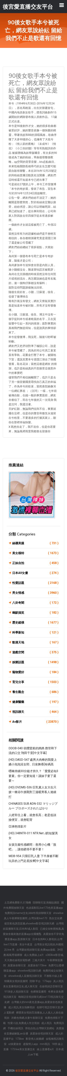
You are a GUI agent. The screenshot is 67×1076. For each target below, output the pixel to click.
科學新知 (35, 632)
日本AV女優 (35, 573)
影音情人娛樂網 (35, 1038)
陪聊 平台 (35, 981)
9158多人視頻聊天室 (16, 991)
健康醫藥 (35, 702)
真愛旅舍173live (37, 965)
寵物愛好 (35, 672)
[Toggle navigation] (61, 5)
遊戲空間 (35, 652)
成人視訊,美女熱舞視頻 (21, 1007)
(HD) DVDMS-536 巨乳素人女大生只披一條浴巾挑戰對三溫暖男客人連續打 (32, 792)
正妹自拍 (35, 563)
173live (19, 1038)
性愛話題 (35, 583)
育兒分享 (35, 682)
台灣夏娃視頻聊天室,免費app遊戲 (35, 949)
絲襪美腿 (35, 543)
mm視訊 (45, 1044)
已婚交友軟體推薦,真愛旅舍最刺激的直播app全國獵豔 (33, 931)
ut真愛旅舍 (14, 1044)
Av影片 (35, 721)
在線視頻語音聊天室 (51, 986)
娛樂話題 (35, 662)
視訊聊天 (35, 712)
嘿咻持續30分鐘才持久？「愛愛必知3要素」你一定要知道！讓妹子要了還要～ (33, 775)
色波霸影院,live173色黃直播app (44, 907)
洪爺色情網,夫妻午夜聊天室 (27, 1017)
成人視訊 (46, 1023)
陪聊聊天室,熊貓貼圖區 (46, 902)
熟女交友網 (55, 918)
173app (46, 981)
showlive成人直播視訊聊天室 (25, 975)
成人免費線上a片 (34, 954)
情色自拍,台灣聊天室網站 (39, 1028)
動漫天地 (35, 642)
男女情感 (35, 593)
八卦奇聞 (35, 602)
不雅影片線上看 (53, 975)
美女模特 (35, 553)
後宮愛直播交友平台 (27, 1070)
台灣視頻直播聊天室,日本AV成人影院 (33, 926)
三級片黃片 (38, 960)
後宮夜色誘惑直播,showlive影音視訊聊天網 (29, 923)
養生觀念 (35, 692)
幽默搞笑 (35, 612)
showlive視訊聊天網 (29, 970)
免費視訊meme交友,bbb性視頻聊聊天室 (28, 913)
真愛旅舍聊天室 (17, 965)
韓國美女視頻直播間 (16, 981)
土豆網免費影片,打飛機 (17, 902)
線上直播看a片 (45, 1049)
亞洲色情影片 (17, 826)
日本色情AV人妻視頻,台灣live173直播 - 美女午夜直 (33, 942)
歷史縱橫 (35, 622)
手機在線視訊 (15, 1028)
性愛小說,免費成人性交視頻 (23, 1023)
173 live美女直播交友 (22, 1049)
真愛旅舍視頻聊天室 (41, 1033)
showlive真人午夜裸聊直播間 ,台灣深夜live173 (33, 916)
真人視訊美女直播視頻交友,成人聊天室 (33, 984)
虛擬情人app (30, 1044)
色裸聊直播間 (38, 991)
